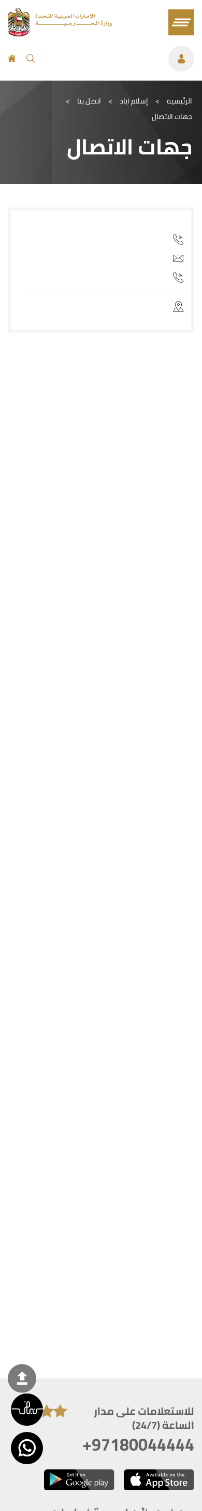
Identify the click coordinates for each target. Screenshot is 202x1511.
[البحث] (30, 59)
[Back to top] (22, 1378)
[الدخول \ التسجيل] (119, 59)
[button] (27, 1409)
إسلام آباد (134, 101)
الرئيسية (179, 101)
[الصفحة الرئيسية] (12, 59)
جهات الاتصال (172, 116)
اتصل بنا (89, 101)
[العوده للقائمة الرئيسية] (60, 33)
